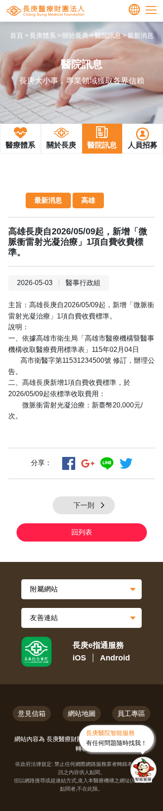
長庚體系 (43, 35)
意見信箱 (32, 713)
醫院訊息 (108, 35)
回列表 (81, 532)
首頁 (16, 35)
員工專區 (131, 713)
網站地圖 (82, 713)
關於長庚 (75, 35)
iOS (79, 657)
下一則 (83, 505)
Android (115, 657)
